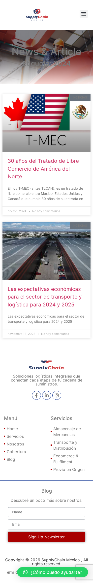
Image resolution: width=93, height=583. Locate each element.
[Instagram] (56, 395)
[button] (84, 14)
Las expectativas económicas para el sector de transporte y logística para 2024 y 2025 (45, 297)
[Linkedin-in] (46, 395)
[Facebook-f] (36, 395)
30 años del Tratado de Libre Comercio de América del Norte (43, 169)
